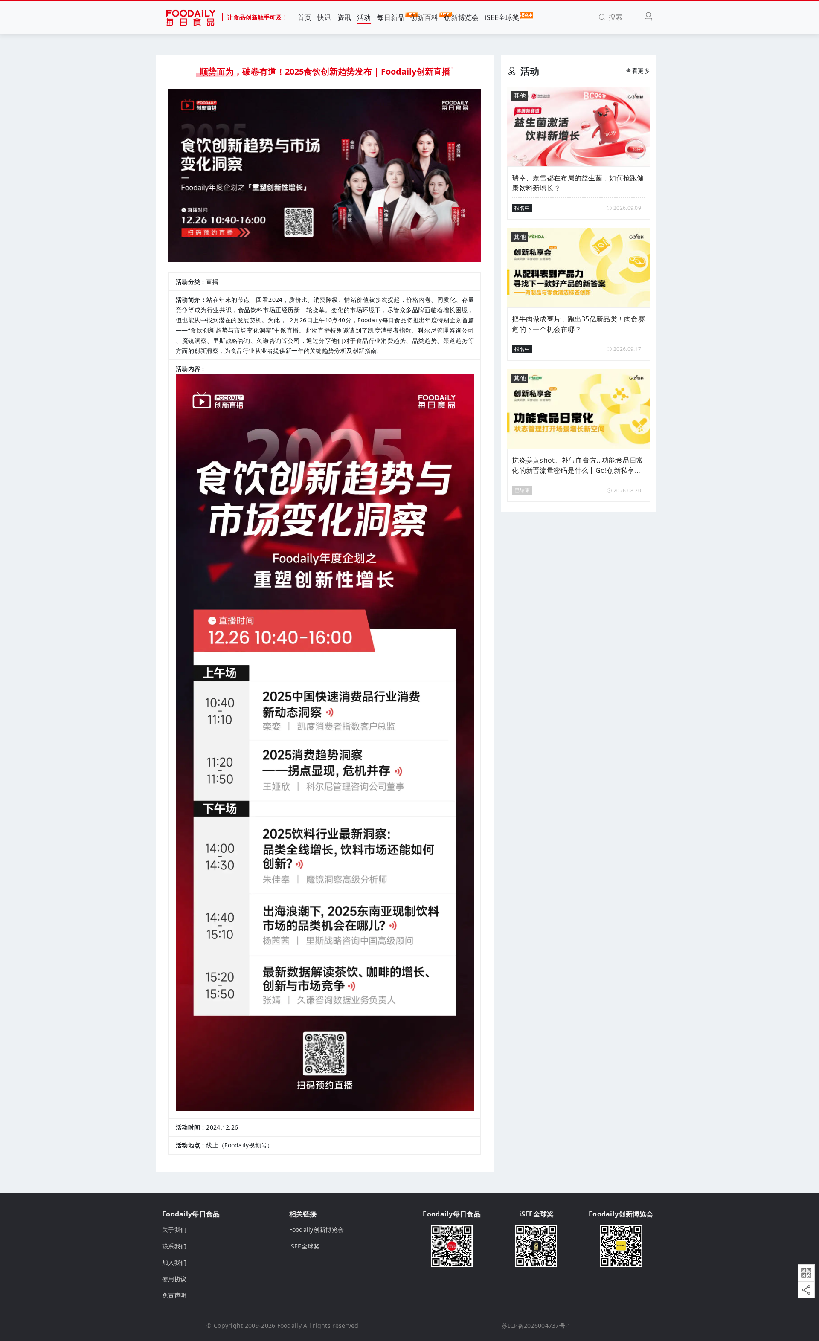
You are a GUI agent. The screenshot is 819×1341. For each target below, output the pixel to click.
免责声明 (174, 1295)
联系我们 (174, 1246)
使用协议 (174, 1279)
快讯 (324, 17)
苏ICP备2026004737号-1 (536, 1325)
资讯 (344, 17)
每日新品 (390, 17)
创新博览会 (461, 17)
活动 (364, 17)
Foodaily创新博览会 (316, 1229)
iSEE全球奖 (502, 17)
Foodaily (289, 1325)
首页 (305, 17)
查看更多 (638, 71)
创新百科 (424, 17)
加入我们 (174, 1262)
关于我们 (174, 1229)
